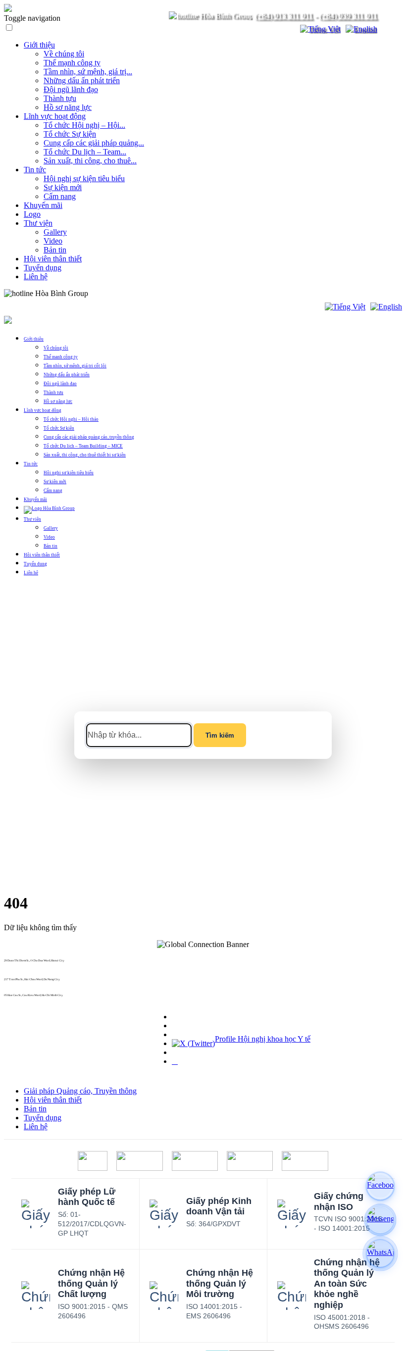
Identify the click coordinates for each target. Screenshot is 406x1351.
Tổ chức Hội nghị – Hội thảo (71, 419)
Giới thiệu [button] (34, 339)
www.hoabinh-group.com (19, 998)
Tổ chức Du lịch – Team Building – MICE (83, 446)
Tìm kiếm (219, 735)
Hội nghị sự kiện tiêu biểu (84, 178)
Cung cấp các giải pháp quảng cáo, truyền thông (89, 437)
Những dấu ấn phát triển (82, 80)
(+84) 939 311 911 (348, 15)
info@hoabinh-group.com (19, 982)
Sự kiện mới (63, 187)
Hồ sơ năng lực (68, 107)
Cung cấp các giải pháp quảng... (94, 143)
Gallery (55, 232)
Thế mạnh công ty (72, 62)
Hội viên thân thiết (53, 258)
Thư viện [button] (32, 519)
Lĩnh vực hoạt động (55, 116)
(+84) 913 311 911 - (15, 963)
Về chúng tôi (64, 54)
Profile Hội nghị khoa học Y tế (262, 1039)
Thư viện (38, 223)
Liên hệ (36, 276)
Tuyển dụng (42, 267)
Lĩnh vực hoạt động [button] (42, 410)
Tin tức (35, 169)
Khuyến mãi (43, 205)
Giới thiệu (39, 45)
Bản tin (55, 250)
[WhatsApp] (380, 1253)
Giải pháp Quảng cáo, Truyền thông (80, 1091)
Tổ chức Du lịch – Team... (85, 152)
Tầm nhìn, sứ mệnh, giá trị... (88, 71)
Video (53, 241)
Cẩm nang (60, 196)
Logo (32, 214)
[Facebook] (380, 1186)
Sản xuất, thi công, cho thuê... (90, 160)
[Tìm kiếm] (286, 29)
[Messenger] (380, 1219)
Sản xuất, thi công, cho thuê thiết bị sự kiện (85, 454)
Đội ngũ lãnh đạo (71, 89)
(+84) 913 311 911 (284, 15)
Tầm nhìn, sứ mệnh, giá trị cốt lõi (75, 365)
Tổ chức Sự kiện (70, 134)
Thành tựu (60, 98)
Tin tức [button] (31, 463)
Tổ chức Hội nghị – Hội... (84, 125)
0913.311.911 (111, 293)
